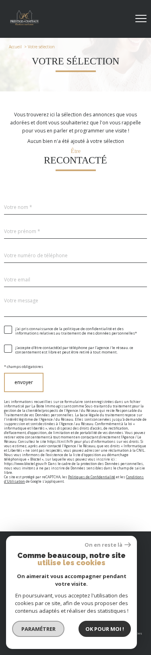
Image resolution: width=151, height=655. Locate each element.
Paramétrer (38, 628)
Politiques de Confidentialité (91, 476)
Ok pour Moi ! (104, 628)
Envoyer (23, 382)
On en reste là (103, 545)
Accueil (15, 47)
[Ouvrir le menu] (141, 19)
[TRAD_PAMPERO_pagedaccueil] (24, 24)
